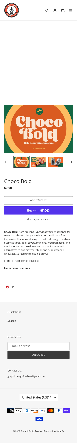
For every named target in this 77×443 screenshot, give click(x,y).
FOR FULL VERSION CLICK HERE (21, 261)
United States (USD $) (37, 397)
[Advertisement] (38, 61)
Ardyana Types (33, 232)
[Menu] (71, 10)
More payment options (38, 219)
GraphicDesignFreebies (32, 431)
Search (11, 321)
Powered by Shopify (54, 431)
